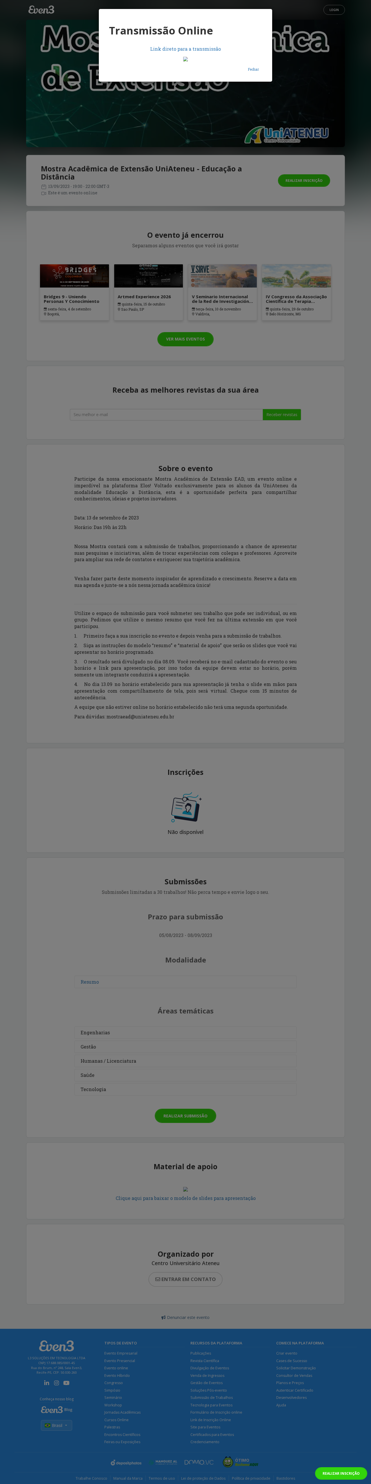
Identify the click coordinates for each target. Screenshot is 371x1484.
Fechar (253, 69)
